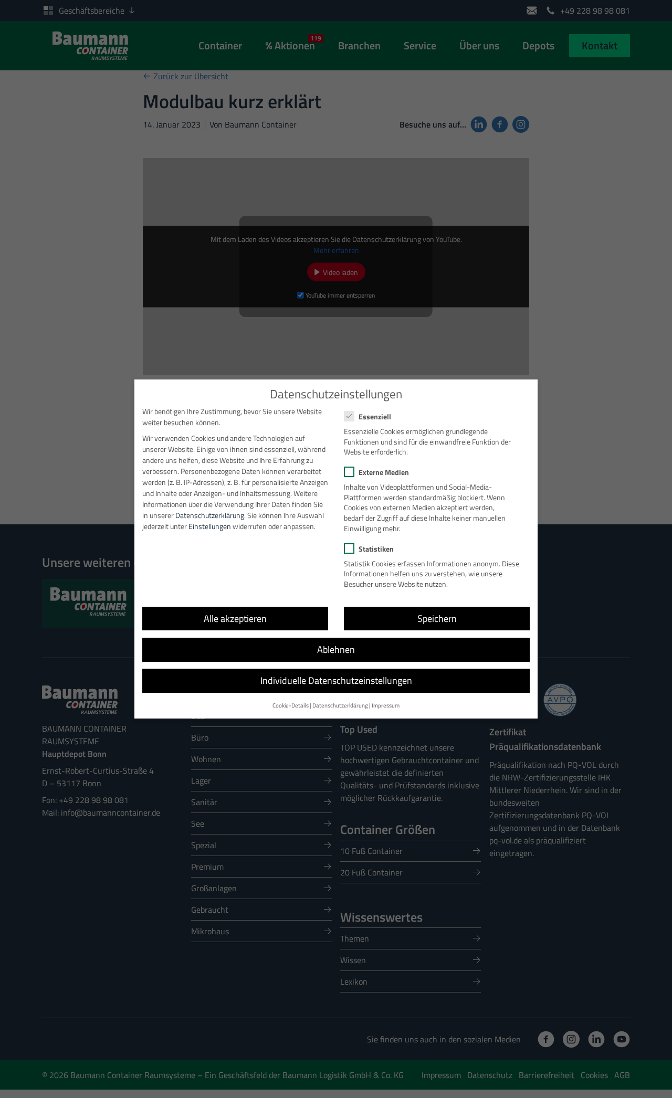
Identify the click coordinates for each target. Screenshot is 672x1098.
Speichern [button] (437, 618)
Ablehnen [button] (336, 649)
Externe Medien (384, 472)
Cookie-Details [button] (290, 705)
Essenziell (375, 416)
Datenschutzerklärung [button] (340, 705)
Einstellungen (209, 526)
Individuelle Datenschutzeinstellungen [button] (336, 680)
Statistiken (376, 548)
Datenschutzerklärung (209, 515)
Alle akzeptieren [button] (235, 618)
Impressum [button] (386, 705)
